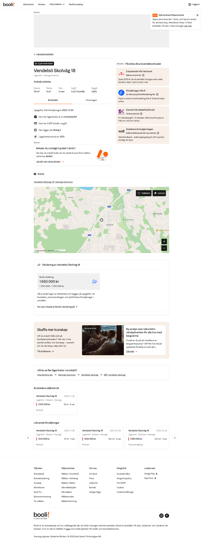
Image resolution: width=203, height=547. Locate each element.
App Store (148, 478)
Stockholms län (45, 374)
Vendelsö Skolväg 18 (46, 430)
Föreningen (91, 100)
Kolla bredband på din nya (142, 133)
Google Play (149, 473)
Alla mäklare (66, 492)
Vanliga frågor (95, 492)
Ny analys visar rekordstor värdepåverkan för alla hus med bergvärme (144, 332)
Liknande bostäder (45, 54)
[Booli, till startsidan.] (8, 4)
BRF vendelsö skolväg (114, 374)
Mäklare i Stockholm (70, 474)
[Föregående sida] (28, 438)
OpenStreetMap (41, 251)
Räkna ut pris (139, 75)
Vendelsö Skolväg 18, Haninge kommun (53, 181)
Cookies (120, 487)
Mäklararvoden (67, 496)
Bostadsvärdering (41, 478)
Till (44, 351)
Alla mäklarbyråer (68, 487)
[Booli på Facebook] (167, 515)
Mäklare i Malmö (68, 483)
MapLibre (51, 251)
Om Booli (93, 474)
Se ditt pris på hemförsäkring (142, 94)
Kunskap (37, 483)
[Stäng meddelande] (197, 15)
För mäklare (39, 501)
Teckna (140, 113)
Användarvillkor (123, 474)
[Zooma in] (164, 241)
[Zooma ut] (164, 248)
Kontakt (92, 487)
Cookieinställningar (125, 492)
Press (91, 478)
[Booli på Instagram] (161, 515)
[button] (101, 220)
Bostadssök (39, 474)
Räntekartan (39, 487)
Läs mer (188, 25)
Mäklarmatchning (69, 501)
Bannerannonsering (42, 496)
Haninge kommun (67, 374)
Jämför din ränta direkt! (48, 161)
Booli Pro (38, 492)
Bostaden (53, 100)
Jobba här (93, 483)
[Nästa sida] (175, 438)
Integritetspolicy (124, 478)
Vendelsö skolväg (89, 374)
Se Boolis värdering (42, 81)
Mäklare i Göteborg (69, 478)
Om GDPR (121, 483)
